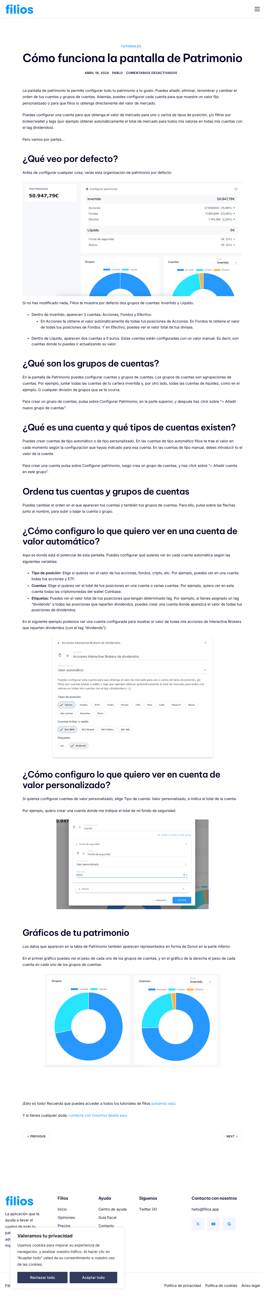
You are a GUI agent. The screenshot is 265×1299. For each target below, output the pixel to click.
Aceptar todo (93, 1277)
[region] (67, 1258)
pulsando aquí (163, 1103)
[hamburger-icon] (257, 9)
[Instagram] (229, 1224)
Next (230, 1136)
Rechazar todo (42, 1277)
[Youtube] (213, 1224)
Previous (38, 1136)
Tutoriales (131, 46)
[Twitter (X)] (198, 1224)
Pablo (117, 73)
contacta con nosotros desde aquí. (98, 1115)
